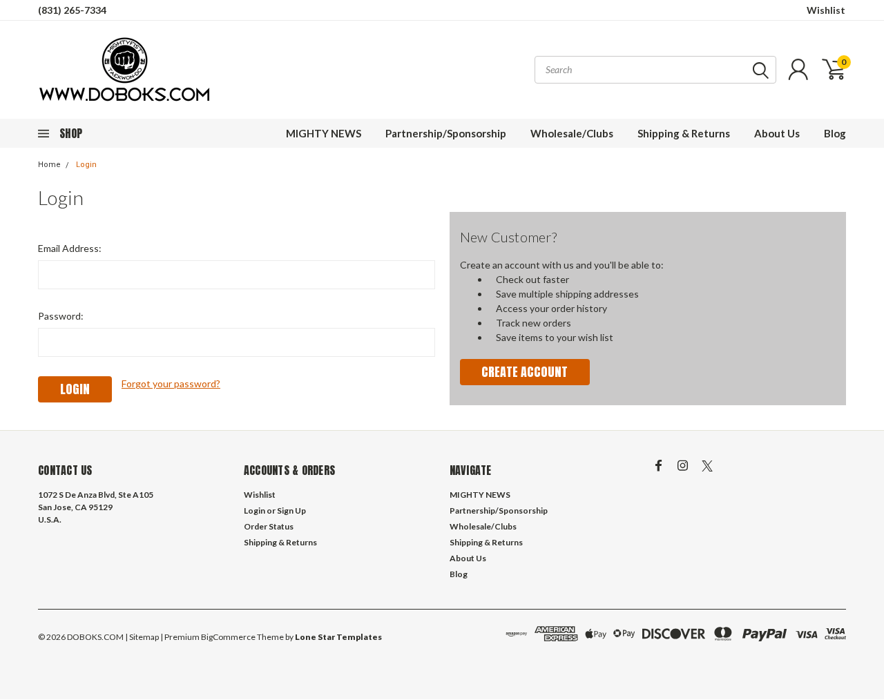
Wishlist (826, 10)
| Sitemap (142, 637)
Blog (835, 133)
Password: (61, 316)
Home (49, 164)
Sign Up (291, 510)
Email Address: (70, 248)
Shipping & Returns (683, 133)
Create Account (524, 371)
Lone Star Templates (338, 637)
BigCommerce (228, 637)
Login (86, 164)
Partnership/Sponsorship (445, 133)
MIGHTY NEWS (323, 133)
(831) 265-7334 (72, 10)
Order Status (269, 526)
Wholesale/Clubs (571, 133)
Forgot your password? (171, 383)
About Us (777, 133)
